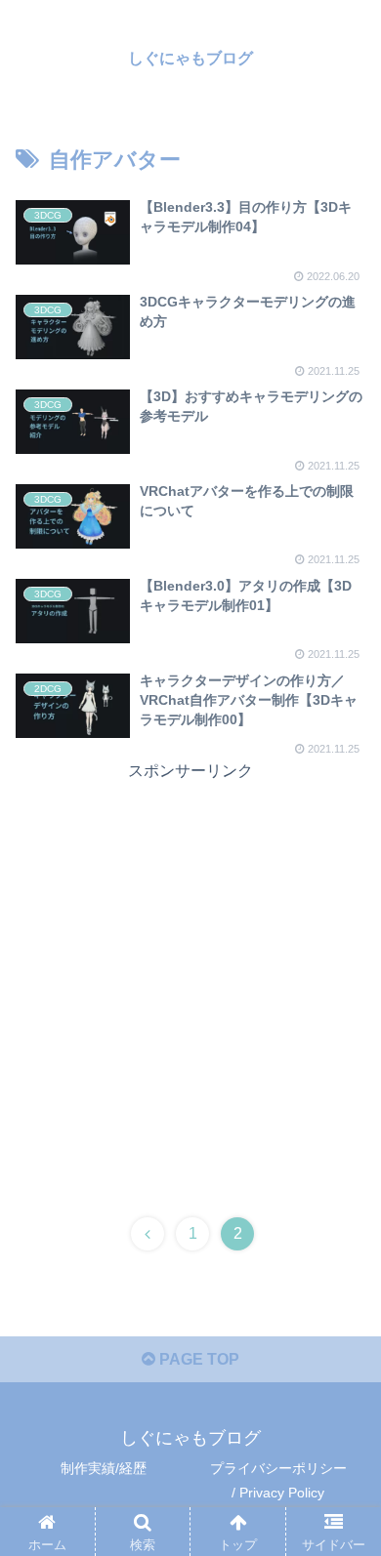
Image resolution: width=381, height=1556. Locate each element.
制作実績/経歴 (104, 1468)
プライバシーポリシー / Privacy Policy (278, 1480)
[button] (342, 1531)
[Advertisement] (190, 975)
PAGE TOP (197, 1359)
